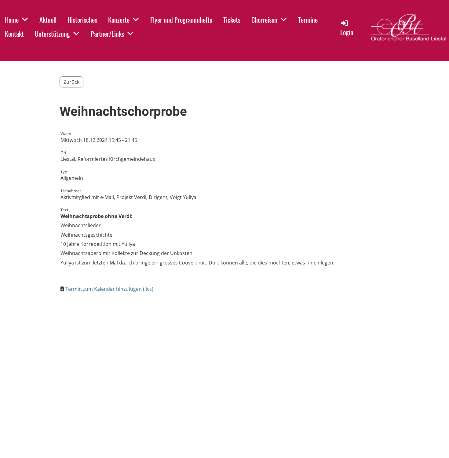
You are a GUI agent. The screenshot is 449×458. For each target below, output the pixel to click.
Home (12, 19)
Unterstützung (52, 34)
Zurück (71, 82)
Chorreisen (264, 19)
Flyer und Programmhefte (181, 19)
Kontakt (14, 34)
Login (346, 32)
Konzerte (119, 19)
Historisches (82, 19)
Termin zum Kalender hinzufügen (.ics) (109, 289)
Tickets (231, 19)
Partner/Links (107, 34)
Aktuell (48, 19)
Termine (308, 19)
